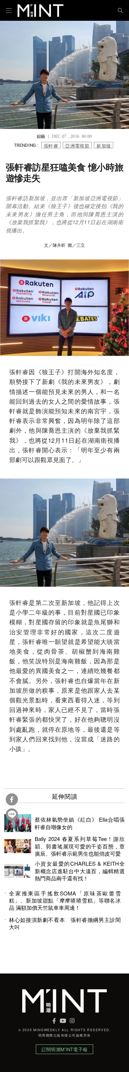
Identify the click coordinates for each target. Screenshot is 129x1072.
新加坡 (103, 145)
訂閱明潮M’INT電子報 (64, 1049)
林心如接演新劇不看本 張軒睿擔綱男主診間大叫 (65, 923)
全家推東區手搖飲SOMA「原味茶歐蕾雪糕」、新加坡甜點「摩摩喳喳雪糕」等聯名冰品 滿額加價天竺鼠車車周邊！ (65, 901)
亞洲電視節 (77, 145)
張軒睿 (51, 145)
